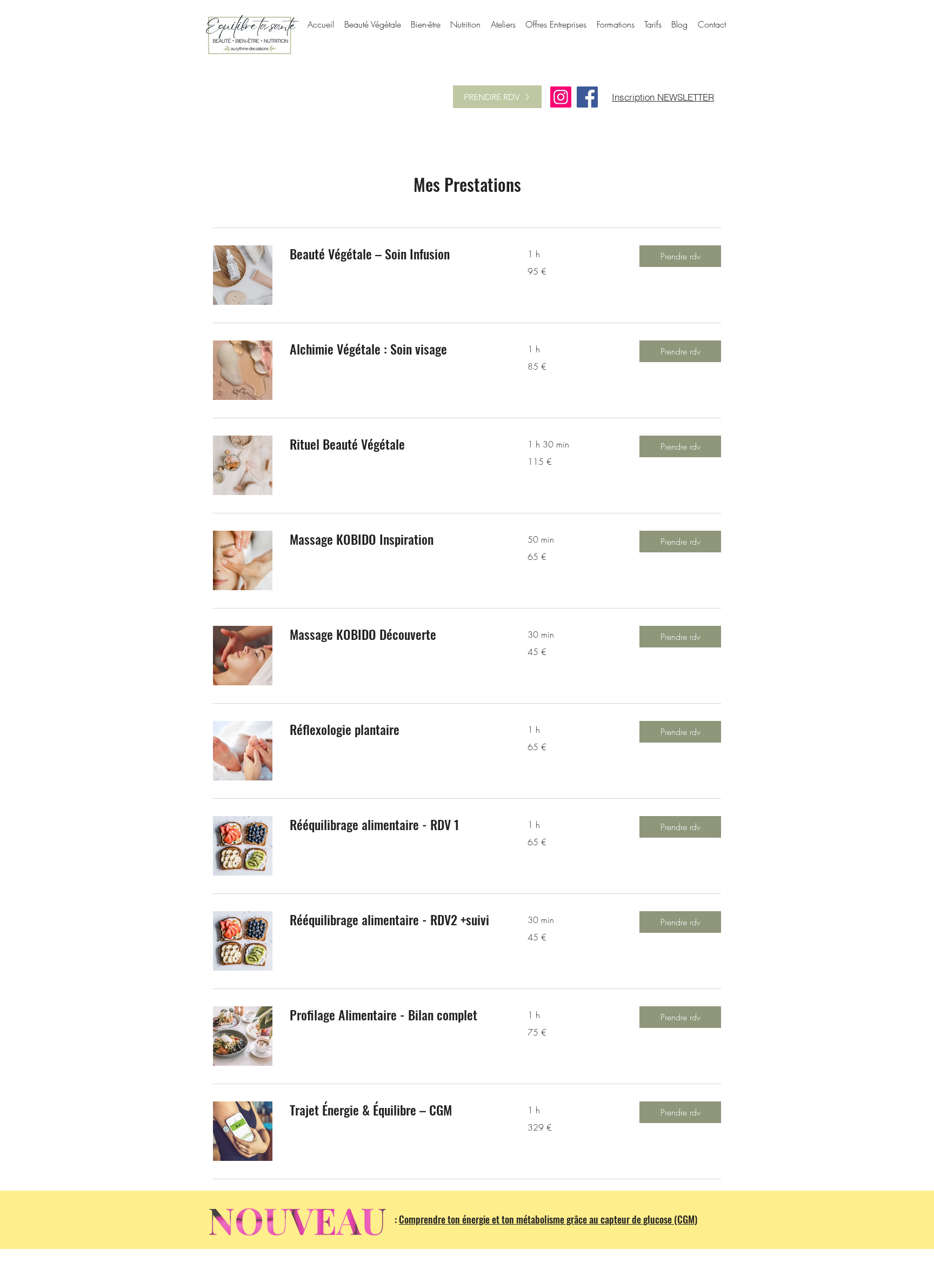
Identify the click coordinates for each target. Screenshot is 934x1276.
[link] (396, 254)
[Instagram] (560, 97)
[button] (680, 256)
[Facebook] (587, 97)
